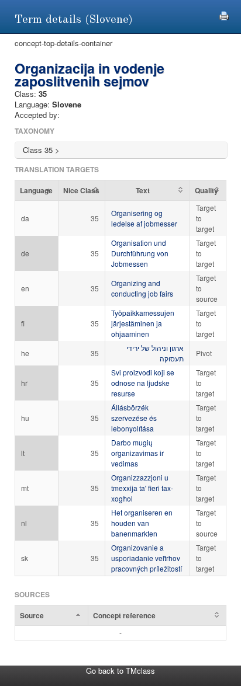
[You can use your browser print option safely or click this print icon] (224, 14)
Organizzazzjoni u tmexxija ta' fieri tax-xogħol (142, 487)
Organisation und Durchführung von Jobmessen (139, 253)
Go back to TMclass (120, 670)
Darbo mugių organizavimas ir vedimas (137, 452)
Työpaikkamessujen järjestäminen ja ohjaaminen (142, 323)
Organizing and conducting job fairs (142, 288)
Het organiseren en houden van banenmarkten (142, 522)
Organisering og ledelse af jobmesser (144, 218)
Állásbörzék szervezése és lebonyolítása (134, 417)
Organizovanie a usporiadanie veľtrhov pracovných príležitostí (146, 557)
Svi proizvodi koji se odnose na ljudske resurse (142, 382)
